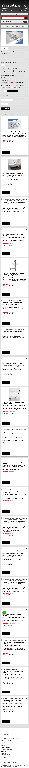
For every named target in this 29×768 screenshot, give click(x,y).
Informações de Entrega (6, 734)
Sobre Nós (3, 733)
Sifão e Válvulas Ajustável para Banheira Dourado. (13, 671)
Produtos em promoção (6, 749)
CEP (3, 102)
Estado (3, 98)
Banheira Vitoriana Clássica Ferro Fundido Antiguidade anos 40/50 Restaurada (14, 362)
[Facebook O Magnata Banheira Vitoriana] (20, 762)
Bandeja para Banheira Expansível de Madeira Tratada (12, 701)
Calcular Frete (6, 108)
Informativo (3, 757)
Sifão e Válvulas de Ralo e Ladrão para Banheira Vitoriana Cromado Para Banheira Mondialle (13, 275)
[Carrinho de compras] (19, 1)
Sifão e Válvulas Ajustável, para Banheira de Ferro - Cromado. (14, 433)
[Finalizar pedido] (21, 1)
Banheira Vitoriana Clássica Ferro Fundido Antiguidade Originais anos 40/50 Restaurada (14, 584)
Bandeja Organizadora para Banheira (12, 302)
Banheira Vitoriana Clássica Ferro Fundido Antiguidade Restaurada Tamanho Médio (14, 172)
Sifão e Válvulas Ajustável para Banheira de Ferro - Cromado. (13, 403)
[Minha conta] (14, 1)
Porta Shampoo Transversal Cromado (15, 26)
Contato (3, 742)
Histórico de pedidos (5, 754)
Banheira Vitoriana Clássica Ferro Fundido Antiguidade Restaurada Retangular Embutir (14, 234)
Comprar (13, 90)
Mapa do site (4, 745)
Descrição (4, 48)
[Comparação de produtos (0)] (16, 1)
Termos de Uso (4, 735)
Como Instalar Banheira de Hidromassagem (11, 738)
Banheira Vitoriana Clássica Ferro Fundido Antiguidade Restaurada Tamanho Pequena (14, 614)
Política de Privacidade (6, 737)
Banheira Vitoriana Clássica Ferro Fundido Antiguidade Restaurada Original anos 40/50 (14, 204)
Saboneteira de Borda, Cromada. (11, 132)
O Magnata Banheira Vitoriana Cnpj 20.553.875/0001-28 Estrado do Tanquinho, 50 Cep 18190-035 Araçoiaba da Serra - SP (13, 764)
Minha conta (3, 753)
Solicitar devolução (5, 744)
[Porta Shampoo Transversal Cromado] (14, 37)
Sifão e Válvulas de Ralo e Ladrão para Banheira (13, 462)
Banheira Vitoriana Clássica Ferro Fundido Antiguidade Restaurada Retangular (14, 552)
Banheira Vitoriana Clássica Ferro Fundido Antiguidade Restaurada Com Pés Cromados (14, 523)
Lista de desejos (4, 756)
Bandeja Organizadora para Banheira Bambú (12, 332)
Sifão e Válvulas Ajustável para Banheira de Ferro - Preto (13, 491)
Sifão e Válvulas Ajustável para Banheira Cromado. (13, 642)
